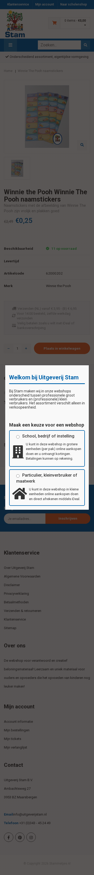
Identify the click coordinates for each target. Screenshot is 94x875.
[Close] (88, 365)
